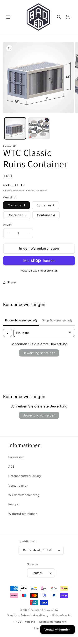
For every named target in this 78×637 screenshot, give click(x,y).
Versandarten (18, 485)
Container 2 (45, 205)
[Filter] (7, 333)
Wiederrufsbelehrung (23, 495)
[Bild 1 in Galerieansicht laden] (15, 128)
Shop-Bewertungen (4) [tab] (57, 320)
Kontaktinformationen (52, 621)
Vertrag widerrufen (58, 629)
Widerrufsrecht (61, 615)
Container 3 (17, 215)
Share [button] (11, 282)
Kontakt (14, 504)
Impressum (16, 457)
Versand (7, 190)
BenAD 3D (37, 610)
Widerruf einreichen (22, 513)
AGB (11, 466)
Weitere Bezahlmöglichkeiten (39, 270)
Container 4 (46, 215)
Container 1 (16, 205)
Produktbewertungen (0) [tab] (21, 320)
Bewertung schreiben (39, 353)
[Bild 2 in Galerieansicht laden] (39, 128)
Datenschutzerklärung (24, 476)
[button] (8, 17)
